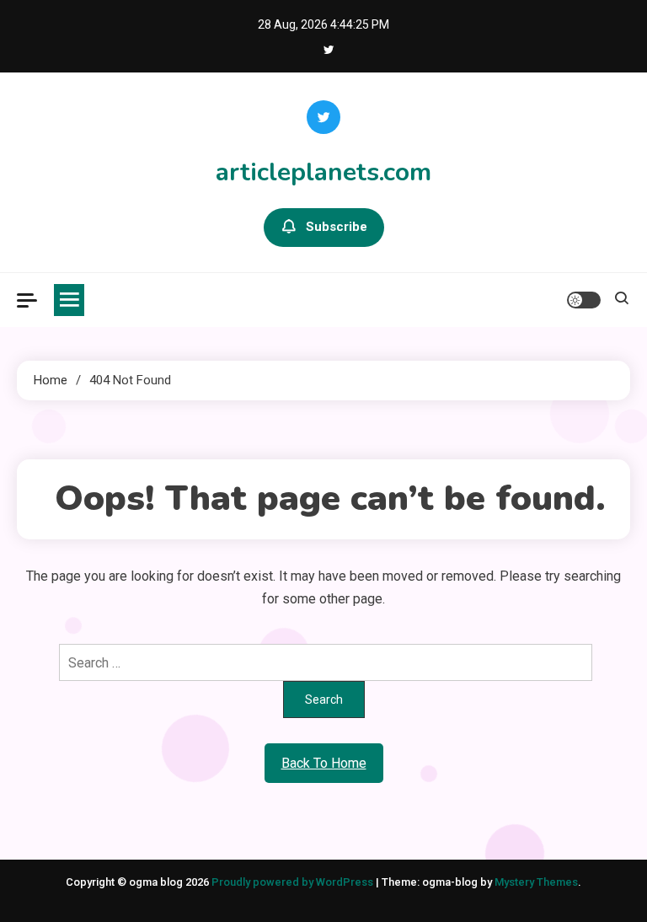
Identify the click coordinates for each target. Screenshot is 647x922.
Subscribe (336, 226)
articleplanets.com (323, 172)
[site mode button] (584, 300)
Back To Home (323, 763)
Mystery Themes (536, 882)
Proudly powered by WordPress (293, 882)
